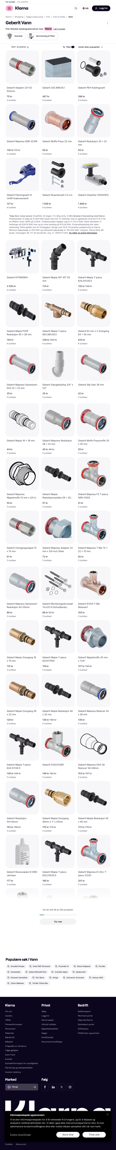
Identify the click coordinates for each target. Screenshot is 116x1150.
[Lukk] (107, 1114)
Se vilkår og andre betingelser (83, 233)
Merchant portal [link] (85, 1016)
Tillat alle (94, 1134)
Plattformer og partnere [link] (88, 1033)
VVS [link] (48, 17)
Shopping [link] (19, 17)
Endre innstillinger (20, 1134)
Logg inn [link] (45, 1016)
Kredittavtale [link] (47, 1037)
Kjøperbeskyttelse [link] (50, 1029)
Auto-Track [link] (10, 1055)
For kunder (10, 2)
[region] (58, 1126)
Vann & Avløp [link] (59, 17)
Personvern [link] (10, 1029)
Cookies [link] (9, 1144)
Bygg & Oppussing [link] (34, 17)
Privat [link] (46, 1005)
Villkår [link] (8, 1020)
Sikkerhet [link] (9, 1033)
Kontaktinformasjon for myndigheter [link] (21, 1063)
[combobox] (90, 47)
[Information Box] (27, 47)
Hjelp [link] (44, 1011)
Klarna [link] (8, 17)
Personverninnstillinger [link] (52, 1042)
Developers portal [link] (86, 1024)
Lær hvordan (59, 29)
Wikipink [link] (9, 1042)
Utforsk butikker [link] (49, 1024)
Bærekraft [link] (10, 1037)
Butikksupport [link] (84, 1011)
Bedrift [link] (83, 1005)
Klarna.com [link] (21, 1144)
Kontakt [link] (8, 1059)
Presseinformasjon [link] (13, 1024)
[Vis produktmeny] (107, 23)
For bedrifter (22, 2)
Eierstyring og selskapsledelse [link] (19, 1068)
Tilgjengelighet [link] (11, 1050)
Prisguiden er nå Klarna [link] (15, 1046)
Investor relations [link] (13, 1072)
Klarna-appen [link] (48, 1020)
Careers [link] (8, 1016)
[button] (85, 8)
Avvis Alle (68, 1134)
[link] (45, 1087)
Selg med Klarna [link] (85, 1020)
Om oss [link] (8, 1011)
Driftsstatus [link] (83, 1029)
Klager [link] (44, 1033)
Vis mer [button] (58, 921)
